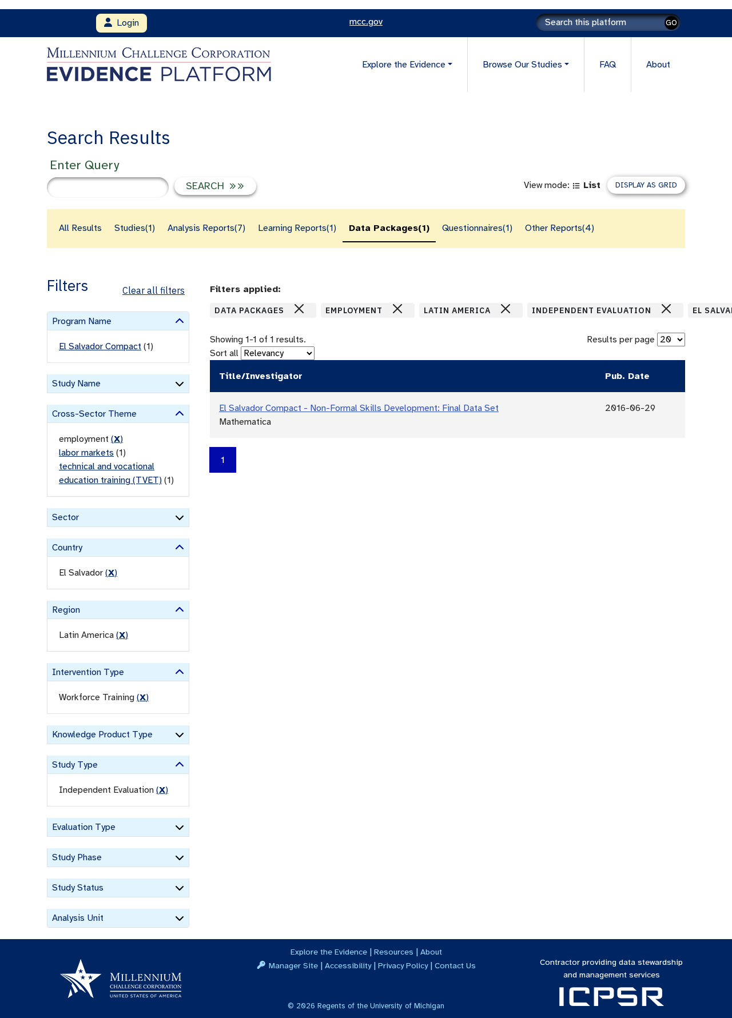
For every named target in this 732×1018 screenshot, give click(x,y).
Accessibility (348, 965)
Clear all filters (153, 290)
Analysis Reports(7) (206, 228)
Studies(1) (134, 228)
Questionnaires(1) (477, 228)
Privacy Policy (403, 965)
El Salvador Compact (100, 346)
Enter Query (84, 165)
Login (125, 23)
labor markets (86, 452)
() (117, 439)
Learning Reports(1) (297, 228)
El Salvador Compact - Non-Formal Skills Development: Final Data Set (359, 408)
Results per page (621, 339)
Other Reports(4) (559, 228)
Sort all (224, 353)
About (658, 64)
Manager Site (293, 965)
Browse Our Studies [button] (522, 64)
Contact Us (455, 965)
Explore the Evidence (329, 952)
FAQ (607, 64)
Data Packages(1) (389, 228)
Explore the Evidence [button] (403, 64)
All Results (80, 228)
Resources (393, 952)
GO (671, 22)
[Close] (299, 308)
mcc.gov (366, 21)
